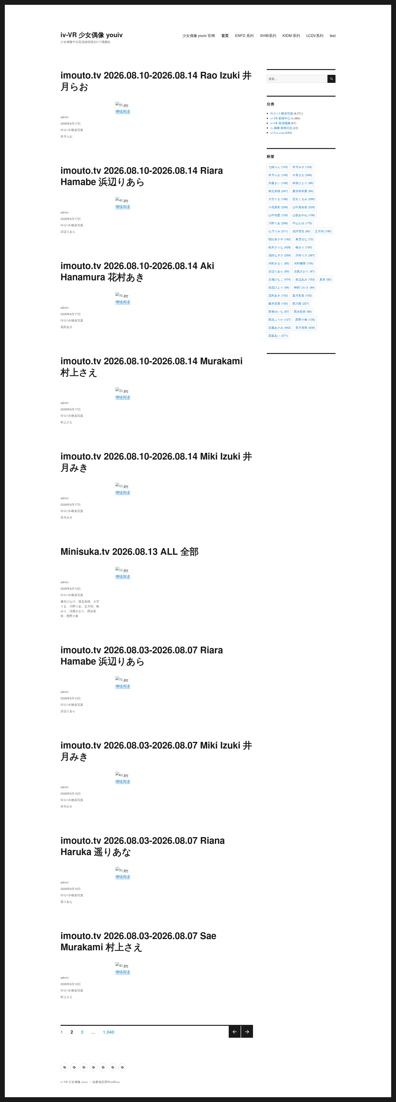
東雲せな (304, 239)
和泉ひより (302, 183)
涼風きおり (76, 611)
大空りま (278, 199)
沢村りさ (305, 255)
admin (64, 117)
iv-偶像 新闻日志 (281, 128)
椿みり (303, 247)
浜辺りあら (67, 231)
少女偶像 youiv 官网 (198, 35)
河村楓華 (303, 263)
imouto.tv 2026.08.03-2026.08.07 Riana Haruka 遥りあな (142, 845)
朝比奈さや (279, 239)
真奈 (325, 279)
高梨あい (278, 335)
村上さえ (66, 422)
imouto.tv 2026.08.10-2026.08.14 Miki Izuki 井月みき (156, 461)
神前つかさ (304, 287)
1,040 (108, 1031)
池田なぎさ (279, 255)
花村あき (66, 327)
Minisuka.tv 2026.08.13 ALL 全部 (129, 551)
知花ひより (278, 287)
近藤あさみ (279, 327)
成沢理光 (301, 231)
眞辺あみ (305, 279)
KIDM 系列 (291, 35)
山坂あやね (303, 215)
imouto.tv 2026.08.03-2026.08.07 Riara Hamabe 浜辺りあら (141, 655)
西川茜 (300, 303)
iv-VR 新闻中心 (280, 118)
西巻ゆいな (278, 311)
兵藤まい (278, 183)
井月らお (66, 136)
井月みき (66, 517)
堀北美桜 (84, 601)
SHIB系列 (268, 35)
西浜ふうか (279, 319)
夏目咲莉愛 (302, 191)
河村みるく (278, 263)
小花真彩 (278, 207)
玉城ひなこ (279, 279)
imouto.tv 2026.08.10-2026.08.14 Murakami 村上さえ (151, 366)
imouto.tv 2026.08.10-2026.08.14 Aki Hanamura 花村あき (137, 271)
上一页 (233, 1037)
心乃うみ (278, 231)
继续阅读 (123, 111)
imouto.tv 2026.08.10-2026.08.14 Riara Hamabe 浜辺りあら (141, 175)
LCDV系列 (314, 35)
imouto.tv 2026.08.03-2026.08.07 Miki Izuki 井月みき (156, 750)
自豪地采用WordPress (106, 1082)
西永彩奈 (303, 311)
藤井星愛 (278, 303)
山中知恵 (278, 215)
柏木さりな (279, 247)
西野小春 (72, 616)
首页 (225, 35)
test (333, 35)
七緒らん (278, 167)
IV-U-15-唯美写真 (71, 130)
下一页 (245, 1037)
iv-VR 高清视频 (280, 123)
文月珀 (88, 606)
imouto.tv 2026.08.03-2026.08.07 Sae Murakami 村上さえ (138, 941)
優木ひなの (67, 601)
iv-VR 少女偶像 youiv (91, 34)
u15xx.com (277, 133)
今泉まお (302, 175)
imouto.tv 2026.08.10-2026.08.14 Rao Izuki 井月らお (156, 80)
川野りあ (75, 606)
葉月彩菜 (302, 295)
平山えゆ (302, 223)
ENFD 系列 (244, 35)
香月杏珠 (305, 327)
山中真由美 (303, 207)
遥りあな (66, 901)
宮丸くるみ (303, 199)
